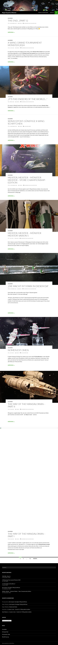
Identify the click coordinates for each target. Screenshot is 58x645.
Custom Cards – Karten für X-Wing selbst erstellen (19, 609)
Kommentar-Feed (6, 634)
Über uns (52, 12)
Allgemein (10, 18)
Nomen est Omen (18, 350)
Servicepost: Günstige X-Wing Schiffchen (26, 122)
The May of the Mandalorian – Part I (26, 535)
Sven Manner (5, 612)
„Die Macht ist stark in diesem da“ (28, 286)
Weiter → (35, 558)
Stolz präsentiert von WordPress (8, 643)
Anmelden (4, 629)
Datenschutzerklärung (43, 12)
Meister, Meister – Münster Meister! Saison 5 (24, 234)
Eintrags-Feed (5, 631)
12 (30, 558)
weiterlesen (11, 32)
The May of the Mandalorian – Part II (26, 405)
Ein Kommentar (24, 352)
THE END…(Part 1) (18, 20)
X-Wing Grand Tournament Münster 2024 (25, 44)
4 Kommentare (27, 126)
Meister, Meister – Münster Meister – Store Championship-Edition (27, 180)
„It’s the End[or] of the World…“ (27, 99)
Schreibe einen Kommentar (30, 23)
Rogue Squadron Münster (9, 12)
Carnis (20, 23)
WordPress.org (5, 636)
